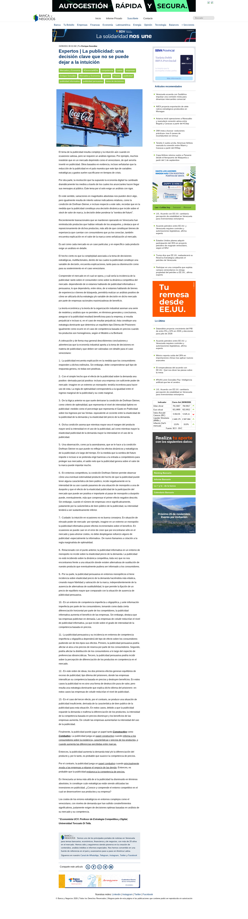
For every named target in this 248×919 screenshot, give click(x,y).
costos (119, 70)
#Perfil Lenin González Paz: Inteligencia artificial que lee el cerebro (174, 381)
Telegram (104, 855)
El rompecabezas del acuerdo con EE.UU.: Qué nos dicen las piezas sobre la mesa (174, 370)
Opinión (148, 25)
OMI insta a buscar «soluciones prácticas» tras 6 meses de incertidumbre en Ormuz (170, 133)
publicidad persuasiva (93, 81)
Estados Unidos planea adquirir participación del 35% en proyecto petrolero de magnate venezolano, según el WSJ (171, 244)
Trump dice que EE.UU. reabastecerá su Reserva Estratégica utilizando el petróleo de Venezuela (174, 257)
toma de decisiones (115, 81)
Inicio (98, 18)
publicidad (128, 76)
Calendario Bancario (164, 492)
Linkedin (116, 894)
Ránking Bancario (163, 473)
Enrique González (68, 76)
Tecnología (160, 25)
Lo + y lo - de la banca (165, 486)
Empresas (82, 25)
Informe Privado (114, 18)
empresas (130, 70)
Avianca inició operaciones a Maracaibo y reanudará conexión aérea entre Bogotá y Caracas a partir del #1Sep (174, 121)
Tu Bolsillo (68, 25)
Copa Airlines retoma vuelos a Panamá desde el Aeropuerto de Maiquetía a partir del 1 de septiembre (173, 157)
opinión (106, 76)
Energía (137, 25)
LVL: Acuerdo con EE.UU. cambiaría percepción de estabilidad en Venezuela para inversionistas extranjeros (174, 216)
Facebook (132, 855)
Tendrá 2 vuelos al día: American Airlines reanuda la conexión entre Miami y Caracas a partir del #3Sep (174, 145)
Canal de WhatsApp (90, 855)
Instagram (114, 855)
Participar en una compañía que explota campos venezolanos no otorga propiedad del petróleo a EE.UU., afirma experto (174, 271)
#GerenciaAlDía (91, 70)
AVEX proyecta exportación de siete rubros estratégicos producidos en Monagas (172, 109)
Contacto (148, 18)
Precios (116, 76)
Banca (57, 25)
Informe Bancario (162, 479)
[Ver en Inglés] (209, 2)
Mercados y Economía (70, 70)
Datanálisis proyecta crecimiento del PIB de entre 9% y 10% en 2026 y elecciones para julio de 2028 (174, 331)
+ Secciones (188, 25)
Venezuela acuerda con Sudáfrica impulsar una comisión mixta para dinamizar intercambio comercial (171, 96)
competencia (107, 70)
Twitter (123, 855)
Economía (108, 25)
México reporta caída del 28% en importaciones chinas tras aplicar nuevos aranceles (174, 358)
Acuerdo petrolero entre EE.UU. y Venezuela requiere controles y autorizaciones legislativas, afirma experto (171, 229)
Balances (174, 25)
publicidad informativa (70, 81)
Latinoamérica (123, 25)
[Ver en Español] (212, 2)
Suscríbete (132, 18)
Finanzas (95, 25)
